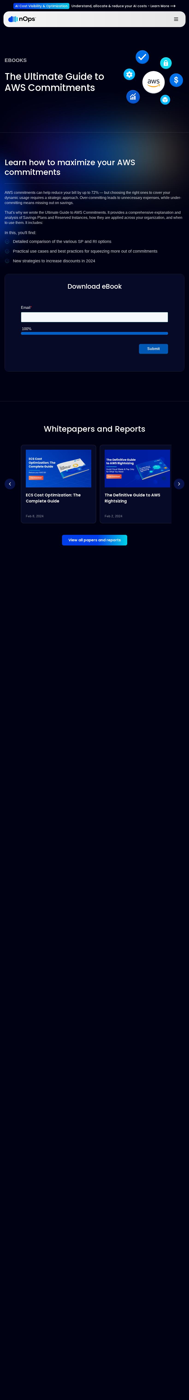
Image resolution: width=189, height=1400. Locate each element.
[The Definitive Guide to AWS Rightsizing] (134, 484)
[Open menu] (176, 19)
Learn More (160, 6)
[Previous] (10, 484)
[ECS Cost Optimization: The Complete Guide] (55, 484)
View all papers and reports (94, 540)
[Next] (179, 484)
